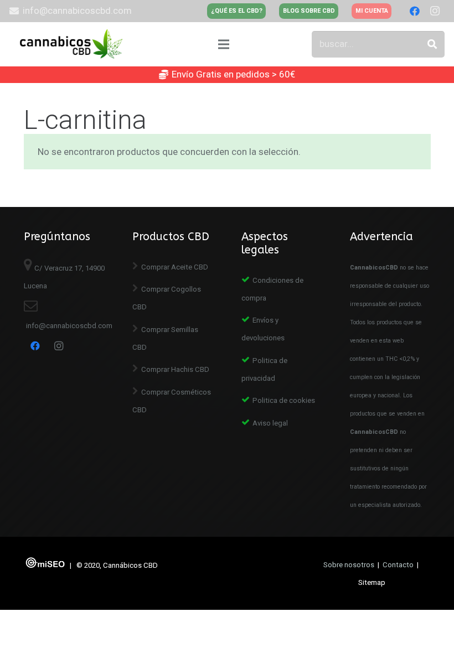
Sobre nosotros (348, 565)
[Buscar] (432, 44)
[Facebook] (415, 11)
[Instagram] (435, 11)
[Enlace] (72, 44)
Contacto (398, 565)
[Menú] (224, 44)
